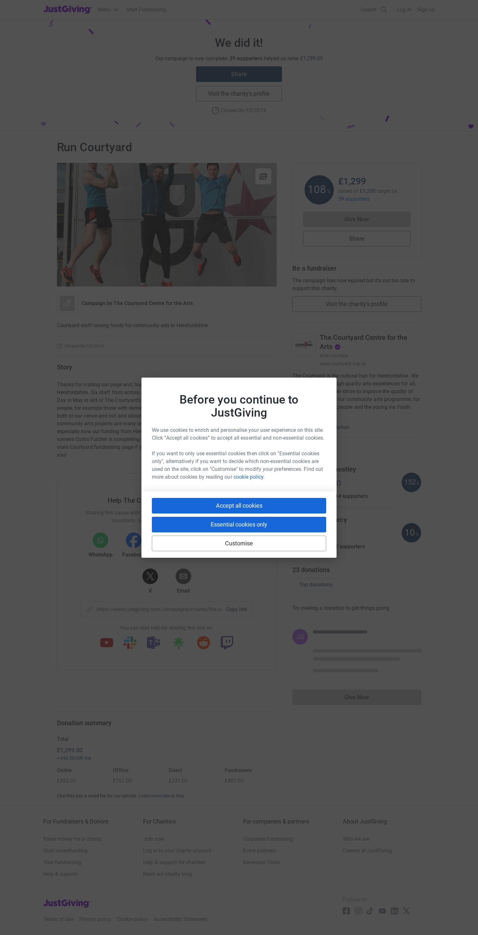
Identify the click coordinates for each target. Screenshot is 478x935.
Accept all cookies (239, 505)
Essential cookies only (239, 524)
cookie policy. (249, 477)
